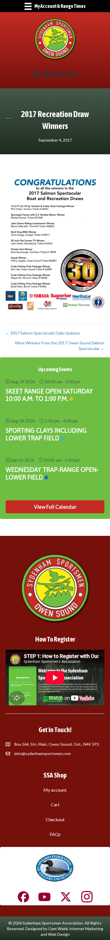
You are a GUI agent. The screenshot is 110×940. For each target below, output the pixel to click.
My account (55, 789)
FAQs (55, 834)
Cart (55, 804)
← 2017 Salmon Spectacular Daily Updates (43, 333)
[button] (55, 506)
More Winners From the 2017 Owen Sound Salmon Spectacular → (59, 345)
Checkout (55, 819)
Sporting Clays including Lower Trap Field (46, 434)
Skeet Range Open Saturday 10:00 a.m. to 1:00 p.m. (49, 395)
